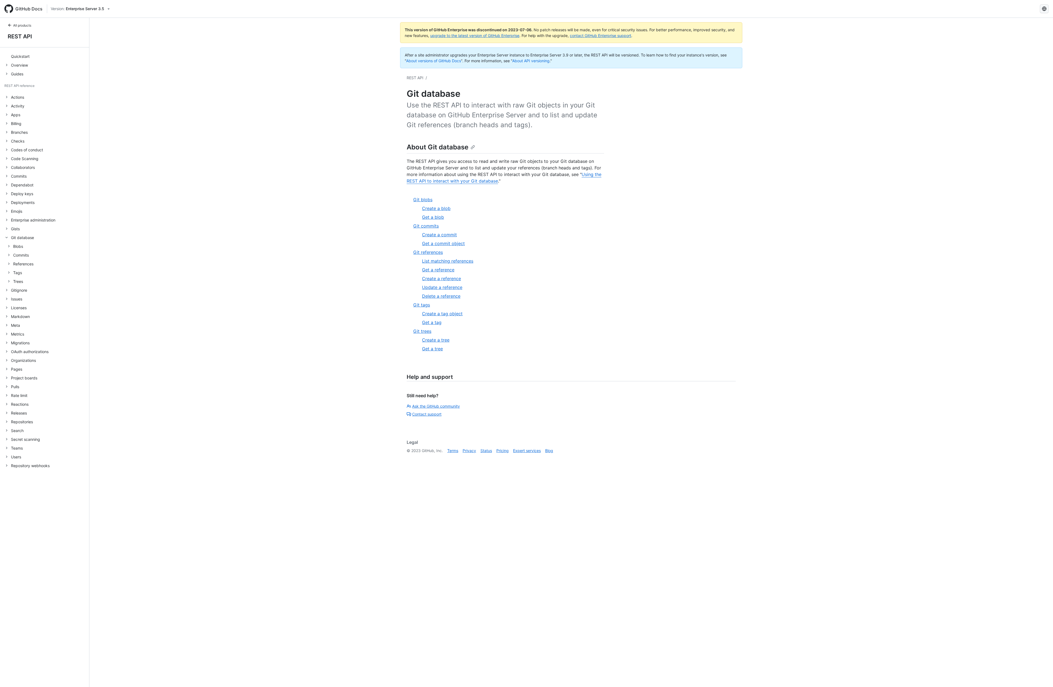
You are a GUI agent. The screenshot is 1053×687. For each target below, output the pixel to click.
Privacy (469, 450)
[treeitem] (46, 56)
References (23, 264)
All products (22, 25)
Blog (549, 450)
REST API (20, 36)
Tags (17, 272)
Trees (18, 281)
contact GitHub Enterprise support (600, 35)
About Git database (437, 147)
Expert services (527, 450)
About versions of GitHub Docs (433, 60)
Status (486, 450)
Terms (452, 450)
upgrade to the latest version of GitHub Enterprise (474, 35)
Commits (21, 255)
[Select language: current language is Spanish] (1044, 8)
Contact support (426, 414)
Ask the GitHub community (436, 406)
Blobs (18, 246)
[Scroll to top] (1040, 674)
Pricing (502, 450)
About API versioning (531, 60)
